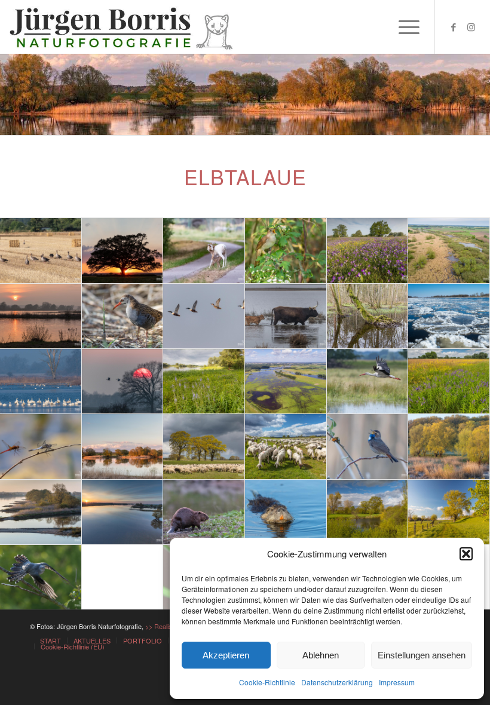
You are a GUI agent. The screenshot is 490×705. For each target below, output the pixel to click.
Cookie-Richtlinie (267, 682)
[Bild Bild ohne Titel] (41, 250)
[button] (466, 554)
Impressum (397, 682)
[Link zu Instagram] (471, 27)
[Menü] (403, 27)
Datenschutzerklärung (337, 682)
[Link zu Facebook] (454, 27)
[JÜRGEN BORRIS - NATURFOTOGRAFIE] (122, 27)
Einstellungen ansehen (422, 655)
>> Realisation (165, 626)
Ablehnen (320, 655)
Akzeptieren (226, 655)
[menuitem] (403, 27)
